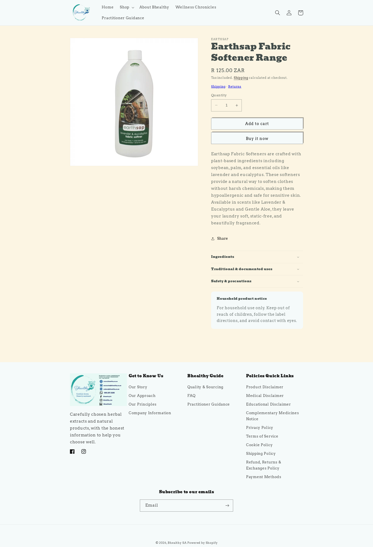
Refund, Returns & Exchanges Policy (263, 465)
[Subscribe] (227, 505)
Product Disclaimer (264, 387)
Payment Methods (263, 477)
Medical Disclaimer (265, 396)
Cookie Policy (259, 445)
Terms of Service (262, 436)
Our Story (138, 387)
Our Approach (142, 396)
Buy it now (257, 138)
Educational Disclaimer (268, 404)
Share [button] (222, 238)
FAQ (191, 396)
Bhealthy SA (177, 542)
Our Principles (142, 404)
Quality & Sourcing (205, 387)
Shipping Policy (261, 454)
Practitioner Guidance (208, 404)
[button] (126, 7)
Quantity (219, 95)
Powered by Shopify (202, 542)
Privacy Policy (259, 428)
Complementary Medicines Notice (272, 416)
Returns (234, 87)
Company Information (150, 413)
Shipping (241, 78)
